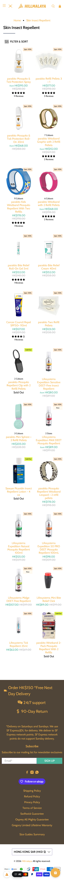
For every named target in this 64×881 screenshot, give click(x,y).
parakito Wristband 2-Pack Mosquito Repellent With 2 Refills (48, 647)
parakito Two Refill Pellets (48, 324)
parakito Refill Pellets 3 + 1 (49, 80)
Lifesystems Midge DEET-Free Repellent (18, 599)
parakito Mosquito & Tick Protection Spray (18, 80)
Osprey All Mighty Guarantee (32, 819)
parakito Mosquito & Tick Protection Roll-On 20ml (18, 139)
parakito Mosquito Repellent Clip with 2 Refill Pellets (19, 385)
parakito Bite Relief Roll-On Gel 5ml (18, 267)
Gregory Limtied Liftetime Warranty (32, 825)
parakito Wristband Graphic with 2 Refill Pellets (48, 142)
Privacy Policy (32, 802)
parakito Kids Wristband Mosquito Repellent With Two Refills (18, 206)
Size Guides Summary (32, 834)
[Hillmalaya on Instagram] (32, 773)
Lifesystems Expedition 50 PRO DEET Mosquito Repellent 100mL (49, 547)
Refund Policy (32, 796)
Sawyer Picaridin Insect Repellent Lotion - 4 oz (18, 491)
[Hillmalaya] (32, 6)
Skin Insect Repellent (38, 20)
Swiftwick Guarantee (32, 813)
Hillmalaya (27, 861)
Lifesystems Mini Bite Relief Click (49, 599)
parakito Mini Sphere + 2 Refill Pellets (18, 438)
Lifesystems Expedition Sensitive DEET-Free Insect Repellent (48, 383)
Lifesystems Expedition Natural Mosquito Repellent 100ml (18, 547)
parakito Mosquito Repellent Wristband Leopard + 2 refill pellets (49, 493)
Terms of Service (32, 808)
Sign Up (49, 760)
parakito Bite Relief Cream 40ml (49, 267)
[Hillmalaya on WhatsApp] (37, 773)
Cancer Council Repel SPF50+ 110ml (18, 324)
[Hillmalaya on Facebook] (27, 773)
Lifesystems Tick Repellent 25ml (18, 644)
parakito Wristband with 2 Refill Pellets (49, 203)
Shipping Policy (32, 790)
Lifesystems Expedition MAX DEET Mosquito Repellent (49, 440)
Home (17, 20)
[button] (9, 6)
